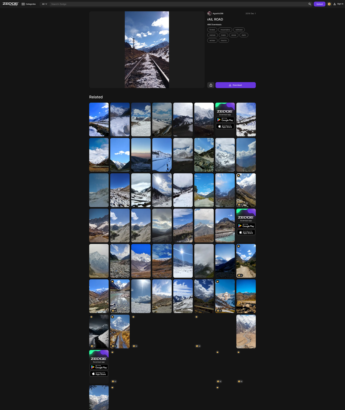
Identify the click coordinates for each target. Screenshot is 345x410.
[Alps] (99, 190)
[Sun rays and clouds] (225, 261)
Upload (319, 4)
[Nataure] (246, 296)
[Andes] (99, 119)
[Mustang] (99, 225)
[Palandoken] (141, 155)
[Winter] (141, 190)
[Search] (310, 4)
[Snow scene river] (204, 367)
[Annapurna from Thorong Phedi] (99, 296)
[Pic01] (246, 155)
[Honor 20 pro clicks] (99, 261)
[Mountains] (162, 119)
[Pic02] (141, 296)
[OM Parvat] (225, 155)
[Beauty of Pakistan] (120, 155)
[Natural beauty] (120, 119)
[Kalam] (204, 119)
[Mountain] (246, 119)
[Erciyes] (162, 296)
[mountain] (99, 155)
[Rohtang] (141, 119)
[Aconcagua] (183, 367)
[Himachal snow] (162, 155)
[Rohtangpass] (141, 261)
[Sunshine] (225, 190)
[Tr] (162, 367)
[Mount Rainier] (225, 331)
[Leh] (183, 155)
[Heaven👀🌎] (183, 261)
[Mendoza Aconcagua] (183, 119)
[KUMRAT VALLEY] (204, 190)
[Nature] (204, 155)
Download (237, 85)
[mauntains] (120, 225)
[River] (141, 367)
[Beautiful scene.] (120, 261)
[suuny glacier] (162, 190)
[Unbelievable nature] (183, 190)
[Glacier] (204, 261)
